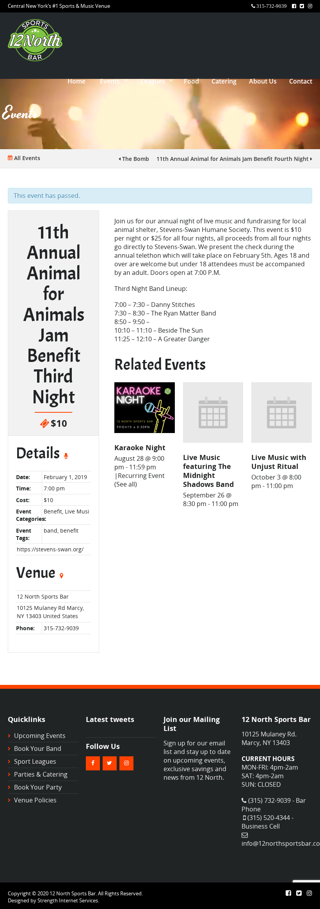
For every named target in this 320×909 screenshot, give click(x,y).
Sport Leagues (35, 761)
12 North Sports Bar (43, 596)
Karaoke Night (139, 447)
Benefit (53, 511)
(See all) (125, 484)
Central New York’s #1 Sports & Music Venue (59, 5)
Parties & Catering (41, 774)
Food (191, 81)
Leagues (152, 81)
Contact (300, 81)
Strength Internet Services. (68, 900)
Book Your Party (38, 787)
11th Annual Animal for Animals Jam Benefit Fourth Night (233, 158)
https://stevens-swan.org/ (50, 549)
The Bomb (135, 158)
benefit (69, 530)
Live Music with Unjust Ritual (278, 461)
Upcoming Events (40, 735)
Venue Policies (35, 800)
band (50, 530)
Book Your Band (37, 748)
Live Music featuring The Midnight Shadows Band (208, 470)
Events (110, 81)
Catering (224, 81)
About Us (263, 81)
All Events (26, 158)
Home (76, 81)
